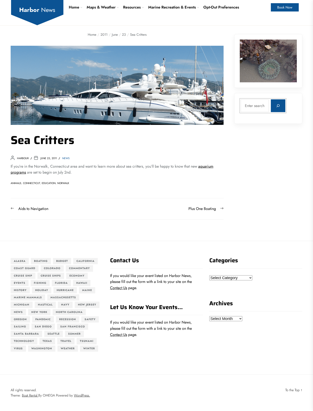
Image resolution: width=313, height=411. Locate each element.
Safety (90, 319)
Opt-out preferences (221, 7)
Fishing (40, 283)
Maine (87, 290)
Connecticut (31, 183)
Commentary (79, 268)
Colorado (52, 268)
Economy (77, 276)
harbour (23, 158)
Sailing (20, 326)
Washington (41, 348)
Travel (65, 341)
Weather (68, 348)
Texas (47, 341)
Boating (41, 261)
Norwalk (63, 183)
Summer (74, 334)
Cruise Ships (51, 276)
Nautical (45, 305)
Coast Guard (24, 268)
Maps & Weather (101, 7)
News (66, 158)
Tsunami (86, 341)
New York (39, 312)
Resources (132, 7)
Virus (18, 348)
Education (49, 183)
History (20, 290)
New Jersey (87, 305)
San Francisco (72, 326)
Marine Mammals (28, 297)
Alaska (20, 261)
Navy (65, 305)
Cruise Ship (23, 276)
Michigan (21, 305)
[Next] (288, 61)
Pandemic (43, 319)
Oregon (20, 319)
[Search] (278, 105)
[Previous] (248, 61)
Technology (24, 341)
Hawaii (81, 283)
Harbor (37, 10)
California (85, 261)
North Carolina (69, 312)
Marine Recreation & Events (172, 7)
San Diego (43, 326)
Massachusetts (63, 297)
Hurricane (65, 290)
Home (74, 7)
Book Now (284, 7)
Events (19, 283)
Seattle (53, 334)
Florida (61, 283)
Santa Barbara (26, 334)
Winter (89, 348)
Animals (16, 183)
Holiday (41, 290)
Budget (62, 261)
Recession (67, 319)
